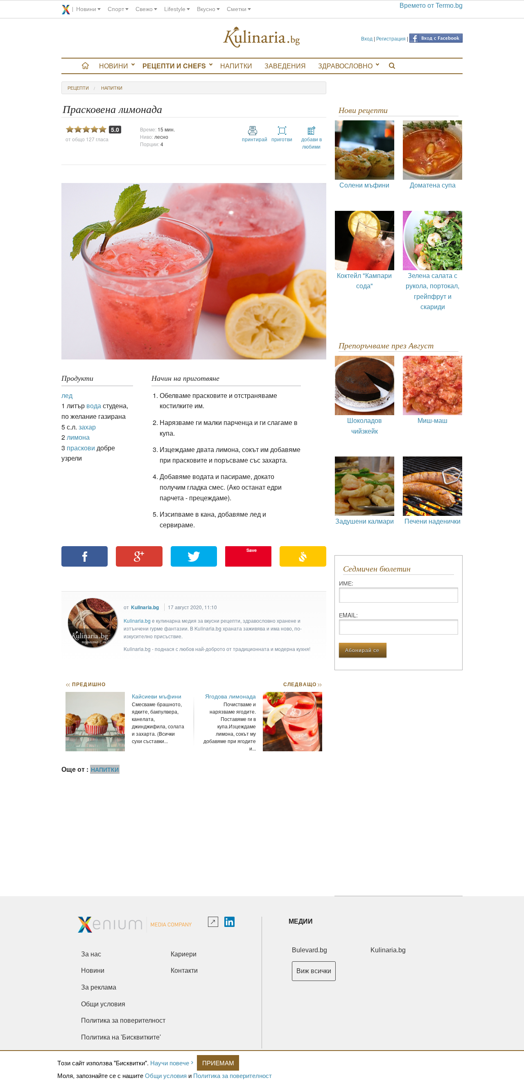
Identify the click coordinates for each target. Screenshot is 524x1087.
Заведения (285, 65)
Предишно (86, 684)
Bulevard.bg (309, 950)
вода (93, 405)
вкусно (206, 9)
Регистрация (391, 38)
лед (66, 395)
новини (86, 9)
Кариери (183, 954)
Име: (346, 583)
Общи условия (166, 1075)
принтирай (252, 139)
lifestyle (174, 9)
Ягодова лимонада (230, 696)
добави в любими (311, 143)
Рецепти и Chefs (174, 65)
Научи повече (169, 1062)
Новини (113, 65)
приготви (281, 139)
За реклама (98, 987)
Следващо (302, 684)
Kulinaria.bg (145, 607)
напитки (111, 87)
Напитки (236, 65)
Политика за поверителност (232, 1075)
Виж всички (313, 970)
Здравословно (345, 65)
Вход (367, 38)
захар (87, 427)
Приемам (218, 1062)
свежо (144, 9)
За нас (91, 954)
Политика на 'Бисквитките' (121, 1037)
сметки (236, 9)
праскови (81, 447)
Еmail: (348, 615)
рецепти (78, 87)
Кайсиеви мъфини (156, 696)
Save (251, 550)
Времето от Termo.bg (431, 5)
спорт (116, 9)
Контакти (184, 970)
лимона (78, 437)
